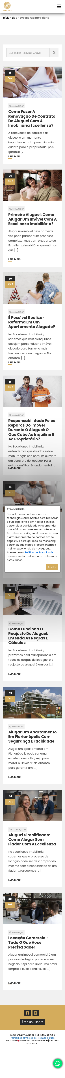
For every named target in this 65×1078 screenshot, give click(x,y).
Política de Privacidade (39, 552)
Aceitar (52, 567)
